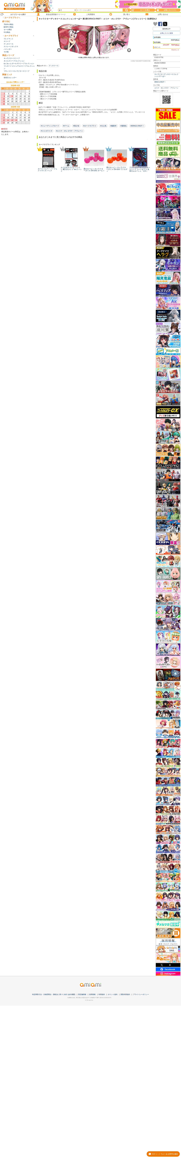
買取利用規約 (125, 994)
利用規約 (102, 994)
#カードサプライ (89, 126)
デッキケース (53, 66)
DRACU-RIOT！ (160, 82)
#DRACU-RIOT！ (137, 126)
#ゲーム (66, 126)
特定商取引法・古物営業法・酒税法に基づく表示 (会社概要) (53, 994)
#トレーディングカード (50, 126)
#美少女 (76, 126)
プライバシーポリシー (141, 994)
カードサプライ (11, 36)
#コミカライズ (46, 131)
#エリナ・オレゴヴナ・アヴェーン (69, 131)
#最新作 (113, 126)
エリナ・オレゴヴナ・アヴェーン (166, 88)
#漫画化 (123, 126)
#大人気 (103, 126)
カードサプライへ (12, 18)
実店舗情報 (82, 994)
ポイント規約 (112, 994)
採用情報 (92, 994)
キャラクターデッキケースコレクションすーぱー (166, 75)
